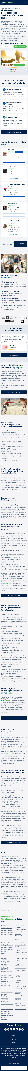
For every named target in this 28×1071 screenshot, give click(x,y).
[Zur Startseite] (7, 2)
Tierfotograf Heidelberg (4, 958)
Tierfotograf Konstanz (7, 977)
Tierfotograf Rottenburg (18, 998)
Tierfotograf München (20, 986)
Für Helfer (14, 1035)
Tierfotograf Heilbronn (7, 962)
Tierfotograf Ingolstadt (21, 958)
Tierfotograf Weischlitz (7, 1015)
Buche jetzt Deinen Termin (14, 842)
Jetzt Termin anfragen (14, 392)
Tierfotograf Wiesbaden (4, 1018)
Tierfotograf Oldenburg (4, 995)
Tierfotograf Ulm (5, 1013)
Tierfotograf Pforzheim (7, 1004)
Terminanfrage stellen (14, 595)
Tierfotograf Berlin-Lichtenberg (20, 926)
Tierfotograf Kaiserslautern (18, 961)
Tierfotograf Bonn (19, 931)
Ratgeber (14, 1042)
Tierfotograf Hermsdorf (4, 964)
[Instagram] (8, 1029)
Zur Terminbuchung (14, 718)
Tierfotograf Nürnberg (7, 992)
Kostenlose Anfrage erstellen (21, 244)
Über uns (14, 1046)
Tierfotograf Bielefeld (20, 929)
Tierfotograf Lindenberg (4, 982)
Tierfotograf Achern (6, 928)
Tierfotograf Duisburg (7, 949)
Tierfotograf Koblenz (6, 975)
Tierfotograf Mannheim (18, 975)
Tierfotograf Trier (5, 1011)
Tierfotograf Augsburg (7, 930)
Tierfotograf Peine (6, 1002)
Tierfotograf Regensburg (18, 992)
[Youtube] (14, 1029)
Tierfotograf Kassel (20, 970)
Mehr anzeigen (7, 244)
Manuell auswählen (14, 1063)
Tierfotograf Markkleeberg (18, 979)
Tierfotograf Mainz (6, 985)
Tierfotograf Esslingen (20, 942)
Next (26, 342)
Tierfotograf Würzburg (20, 1009)
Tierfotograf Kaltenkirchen (18, 964)
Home (2, 8)
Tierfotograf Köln (5, 979)
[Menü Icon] (25, 2)
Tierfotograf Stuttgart (7, 1009)
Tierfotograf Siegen (20, 1005)
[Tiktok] (20, 1029)
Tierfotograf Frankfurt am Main (20, 945)
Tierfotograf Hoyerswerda (4, 968)
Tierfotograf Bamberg (7, 932)
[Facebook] (5, 1029)
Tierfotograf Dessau (6, 942)
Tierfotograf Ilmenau (6, 971)
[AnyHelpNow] (14, 1025)
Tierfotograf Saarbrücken (18, 1002)
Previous (1, 342)
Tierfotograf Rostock (20, 996)
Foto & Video (8, 8)
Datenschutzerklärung (20, 1052)
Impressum (9, 1053)
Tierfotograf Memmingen (18, 983)
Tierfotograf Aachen (6, 925)
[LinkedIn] (17, 1029)
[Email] (11, 1029)
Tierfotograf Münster (20, 988)
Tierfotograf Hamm (20, 954)
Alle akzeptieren (14, 1068)
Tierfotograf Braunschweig (18, 934)
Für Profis (14, 1039)
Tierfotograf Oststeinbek (4, 998)
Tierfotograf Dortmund (7, 945)
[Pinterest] (22, 1029)
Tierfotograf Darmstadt (18, 938)
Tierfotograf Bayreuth (7, 934)
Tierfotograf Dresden (6, 947)
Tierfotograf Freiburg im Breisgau (20, 949)
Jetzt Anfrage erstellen (14, 132)
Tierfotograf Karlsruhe (20, 968)
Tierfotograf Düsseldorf (4, 952)
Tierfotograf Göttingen (21, 952)
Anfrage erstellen (20, 46)
